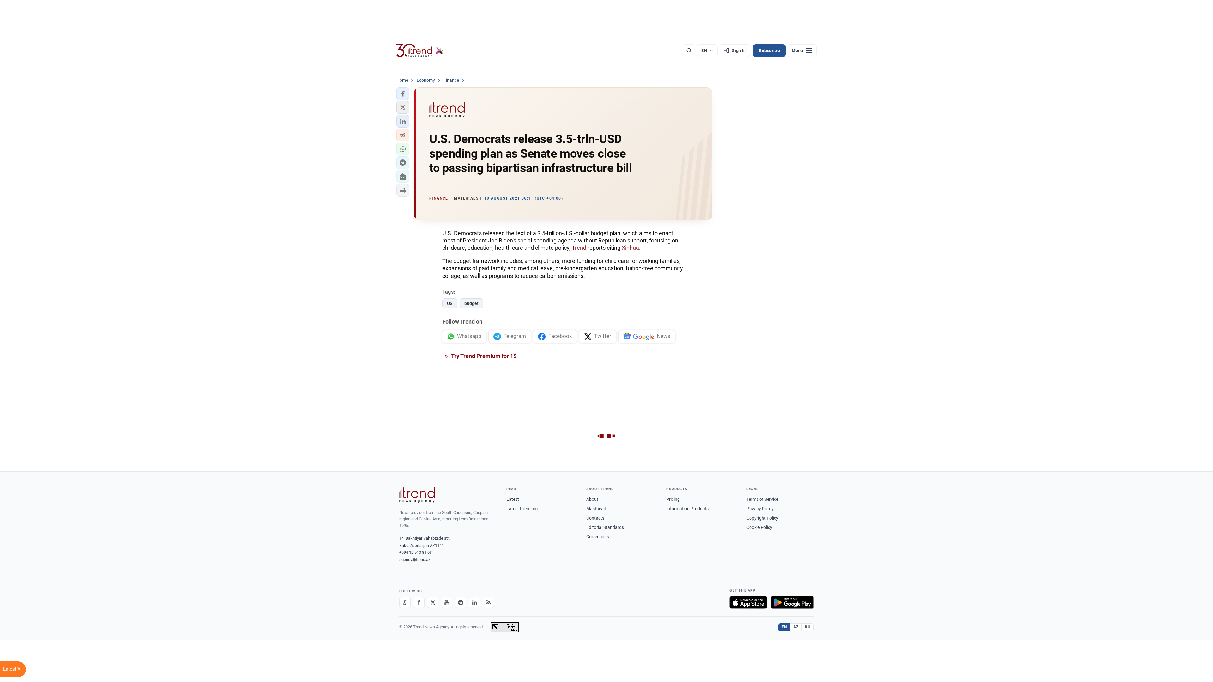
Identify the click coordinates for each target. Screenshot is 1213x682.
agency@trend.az (414, 559)
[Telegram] (460, 602)
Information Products (687, 508)
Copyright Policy (762, 518)
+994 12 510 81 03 (415, 552)
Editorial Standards (605, 527)
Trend (579, 247)
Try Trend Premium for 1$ (483, 356)
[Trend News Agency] (417, 495)
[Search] (689, 50)
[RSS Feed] (488, 602)
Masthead (596, 508)
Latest (512, 499)
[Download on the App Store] (748, 602)
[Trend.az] (419, 50)
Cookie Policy (759, 527)
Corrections (597, 536)
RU (807, 627)
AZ (796, 627)
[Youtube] (446, 602)
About (592, 499)
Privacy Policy (760, 508)
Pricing (673, 499)
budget (471, 303)
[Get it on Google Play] (792, 602)
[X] (432, 602)
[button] (403, 94)
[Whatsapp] (405, 602)
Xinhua (630, 247)
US (449, 303)
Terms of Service (762, 499)
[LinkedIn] (474, 602)
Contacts (595, 518)
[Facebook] (419, 602)
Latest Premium (522, 508)
